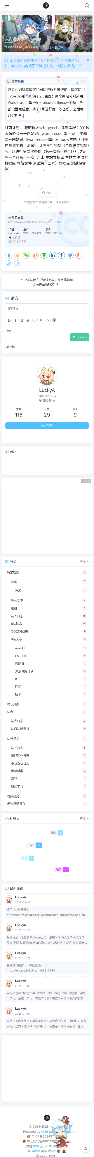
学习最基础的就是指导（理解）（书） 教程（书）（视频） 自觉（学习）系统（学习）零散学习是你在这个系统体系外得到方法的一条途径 (46, 996)
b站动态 (83, 19)
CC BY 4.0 (18, 241)
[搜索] (86, 5)
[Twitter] (70, 255)
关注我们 (47, 425)
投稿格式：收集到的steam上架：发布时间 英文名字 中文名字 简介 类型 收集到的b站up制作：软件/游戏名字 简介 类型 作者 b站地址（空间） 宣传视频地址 (47, 940)
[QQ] (8, 255)
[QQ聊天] (26, 437)
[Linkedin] (52, 255)
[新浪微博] (35, 255)
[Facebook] (61, 255)
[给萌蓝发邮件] (68, 437)
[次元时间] (47, 5)
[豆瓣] (43, 255)
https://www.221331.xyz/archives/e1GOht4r (35, 222)
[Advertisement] (47, 516)
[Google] (78, 255)
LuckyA (13, 233)
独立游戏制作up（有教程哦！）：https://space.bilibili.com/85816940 (31, 967)
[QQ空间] (17, 255)
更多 (83, 561)
